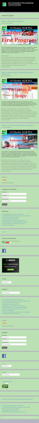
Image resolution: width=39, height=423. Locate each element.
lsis (19, 62)
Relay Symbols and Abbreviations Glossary (11, 313)
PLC (25, 62)
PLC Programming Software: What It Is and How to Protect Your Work (16, 215)
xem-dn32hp (19, 116)
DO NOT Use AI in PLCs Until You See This (10, 217)
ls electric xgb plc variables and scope (27, 113)
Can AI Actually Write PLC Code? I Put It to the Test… (13, 214)
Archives (4, 364)
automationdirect (32, 57)
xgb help (29, 116)
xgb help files (25, 169)
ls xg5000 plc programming (13, 115)
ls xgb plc (21, 115)
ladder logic (20, 60)
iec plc (22, 58)
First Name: (4, 192)
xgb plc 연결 (26, 118)
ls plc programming (14, 62)
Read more (22, 52)
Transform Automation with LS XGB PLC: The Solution (17, 125)
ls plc (9, 62)
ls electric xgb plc (15, 113)
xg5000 (31, 63)
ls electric (26, 60)
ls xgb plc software (13, 166)
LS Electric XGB (9, 108)
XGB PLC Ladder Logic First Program (12, 21)
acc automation (10, 57)
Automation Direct (24, 57)
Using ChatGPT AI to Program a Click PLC (10, 218)
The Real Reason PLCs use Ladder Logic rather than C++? (14, 220)
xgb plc (5, 118)
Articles (4, 108)
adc (14, 57)
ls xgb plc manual (5, 166)
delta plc (12, 163)
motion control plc (32, 115)
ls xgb (31, 164)
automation (18, 57)
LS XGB (14, 108)
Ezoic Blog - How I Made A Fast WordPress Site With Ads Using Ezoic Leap (17, 399)
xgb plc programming (21, 65)
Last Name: (4, 195)
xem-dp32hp (10, 169)
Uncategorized (6, 55)
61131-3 (4, 57)
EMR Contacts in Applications (8, 225)
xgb (34, 63)
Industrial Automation (6, 60)
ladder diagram (14, 60)
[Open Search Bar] (37, 10)
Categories (4, 372)
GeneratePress (32, 417)
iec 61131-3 (18, 58)
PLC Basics (21, 108)
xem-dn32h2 (28, 167)
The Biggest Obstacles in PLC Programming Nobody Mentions (14, 222)
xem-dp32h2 (4, 169)
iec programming (27, 58)
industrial (33, 58)
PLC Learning (27, 108)
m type (22, 62)
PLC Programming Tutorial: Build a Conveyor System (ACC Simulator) (16, 312)
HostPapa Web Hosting (7, 381)
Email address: (5, 199)
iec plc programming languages (17, 111)
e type (12, 58)
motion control (33, 166)
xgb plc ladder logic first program (10, 65)
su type (24, 63)
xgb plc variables (19, 118)
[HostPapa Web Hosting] (5, 387)
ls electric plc (31, 60)
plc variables (6, 116)
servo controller (22, 167)
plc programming (15, 63)
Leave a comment (6, 66)
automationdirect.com (6, 58)
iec (14, 58)
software (21, 63)
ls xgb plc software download (23, 166)
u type (28, 63)
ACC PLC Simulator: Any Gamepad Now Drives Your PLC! (13, 223)
